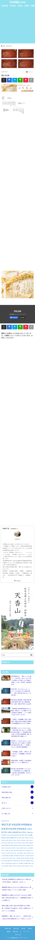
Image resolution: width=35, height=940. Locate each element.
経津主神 (31, 837)
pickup (9, 835)
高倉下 (24, 850)
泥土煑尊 (15, 850)
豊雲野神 (11, 845)
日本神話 (6, 787)
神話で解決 (6, 797)
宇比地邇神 (20, 863)
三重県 (28, 832)
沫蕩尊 (4, 858)
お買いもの (6, 808)
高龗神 (2, 845)
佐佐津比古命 (15, 863)
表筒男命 (14, 848)
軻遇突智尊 (16, 845)
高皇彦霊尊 (28, 845)
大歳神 (24, 853)
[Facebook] (14, 317)
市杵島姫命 (23, 840)
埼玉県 (15, 842)
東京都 (27, 842)
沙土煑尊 (8, 853)
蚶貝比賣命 (22, 855)
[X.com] (22, 317)
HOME (3, 46)
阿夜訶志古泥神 (22, 845)
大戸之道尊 (11, 850)
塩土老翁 (12, 853)
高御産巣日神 (13, 837)
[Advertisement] (17, 25)
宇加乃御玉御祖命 (8, 863)
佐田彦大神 (23, 866)
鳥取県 (21, 848)
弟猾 (6, 848)
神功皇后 (6, 840)
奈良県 (4, 828)
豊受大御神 (23, 860)
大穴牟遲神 (27, 855)
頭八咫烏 (19, 837)
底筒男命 (23, 842)
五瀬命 (27, 840)
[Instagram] (17, 580)
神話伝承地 (7, 792)
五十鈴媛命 (18, 866)
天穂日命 (31, 840)
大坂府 (14, 866)
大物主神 (19, 840)
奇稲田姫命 (31, 842)
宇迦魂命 (10, 866)
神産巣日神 (27, 837)
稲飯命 (27, 866)
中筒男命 (19, 842)
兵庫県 (2, 840)
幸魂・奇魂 (16, 853)
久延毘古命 (29, 853)
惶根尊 (9, 842)
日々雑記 (6, 814)
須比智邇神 (25, 863)
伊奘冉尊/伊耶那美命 (17, 828)
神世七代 (5, 835)
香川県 (2, 842)
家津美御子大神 (28, 858)
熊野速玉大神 (10, 860)
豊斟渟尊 (10, 840)
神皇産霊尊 (20, 850)
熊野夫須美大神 (17, 860)
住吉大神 (9, 848)
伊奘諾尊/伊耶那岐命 (21, 824)
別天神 (26, 835)
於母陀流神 (28, 850)
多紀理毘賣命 (5, 855)
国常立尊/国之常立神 (16, 835)
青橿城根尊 (7, 845)
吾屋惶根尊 (28, 860)
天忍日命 (18, 848)
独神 (23, 835)
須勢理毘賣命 (16, 855)
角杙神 (4, 853)
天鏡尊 (10, 858)
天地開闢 (30, 835)
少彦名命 (14, 840)
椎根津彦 (3, 837)
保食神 (12, 842)
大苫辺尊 (6, 850)
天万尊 (7, 858)
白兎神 (13, 858)
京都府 (23, 837)
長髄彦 (7, 837)
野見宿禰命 (11, 855)
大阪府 (9, 832)
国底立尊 (22, 858)
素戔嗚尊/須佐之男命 (19, 832)
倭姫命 (29, 863)
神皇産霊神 (6, 866)
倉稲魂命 (21, 853)
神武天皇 (6, 824)
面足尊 (6, 842)
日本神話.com (17, 2)
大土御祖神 (18, 858)
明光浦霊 (5, 860)
